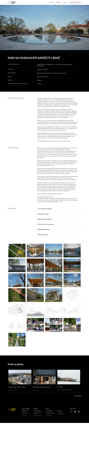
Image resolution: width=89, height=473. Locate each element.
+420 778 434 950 (48, 415)
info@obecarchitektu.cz (38, 415)
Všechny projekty (77, 395)
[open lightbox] (17, 250)
